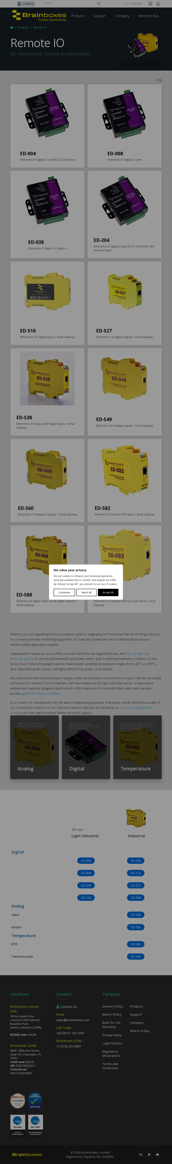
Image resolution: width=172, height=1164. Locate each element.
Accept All (108, 592)
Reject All (86, 592)
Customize (64, 592)
